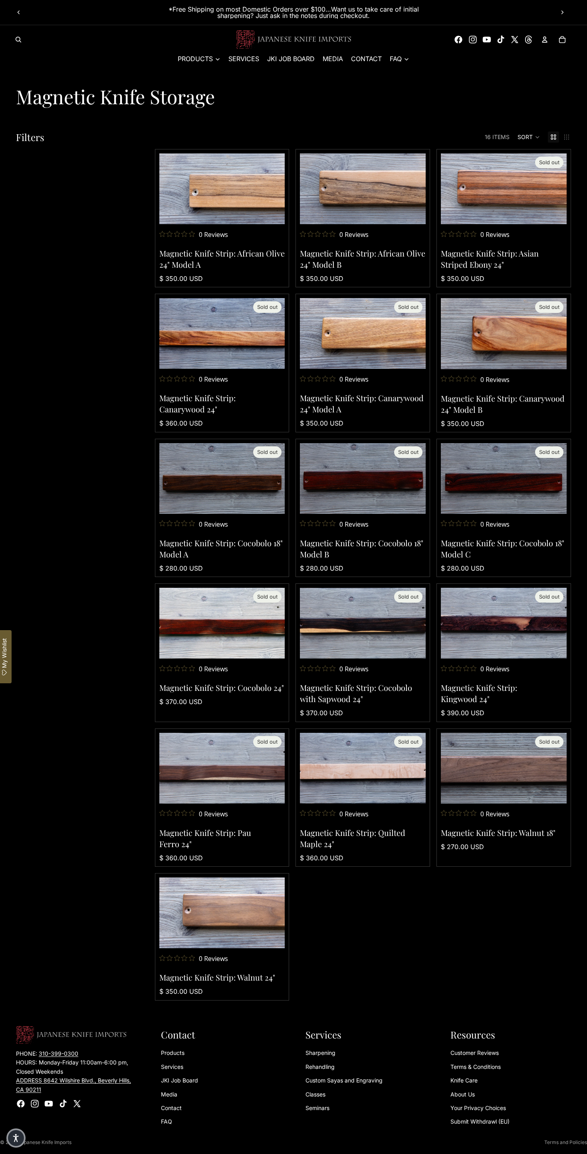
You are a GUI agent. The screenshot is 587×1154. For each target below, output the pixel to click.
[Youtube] (487, 39)
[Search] (18, 39)
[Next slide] (562, 12)
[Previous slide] (19, 12)
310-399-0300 (58, 1053)
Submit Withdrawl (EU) (480, 1121)
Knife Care (464, 1080)
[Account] (544, 39)
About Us (462, 1094)
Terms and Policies (565, 1142)
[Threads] (528, 39)
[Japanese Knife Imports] (293, 40)
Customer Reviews (474, 1052)
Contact (171, 1107)
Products (172, 1052)
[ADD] (273, 212)
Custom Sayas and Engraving (344, 1080)
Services (172, 1066)
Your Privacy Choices (478, 1107)
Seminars (317, 1107)
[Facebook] (458, 39)
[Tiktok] (501, 39)
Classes (315, 1094)
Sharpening (320, 1052)
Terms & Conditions (475, 1066)
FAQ (166, 1121)
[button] (529, 137)
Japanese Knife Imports (44, 1142)
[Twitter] (515, 39)
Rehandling (320, 1066)
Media (169, 1094)
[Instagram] (473, 39)
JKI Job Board (179, 1080)
